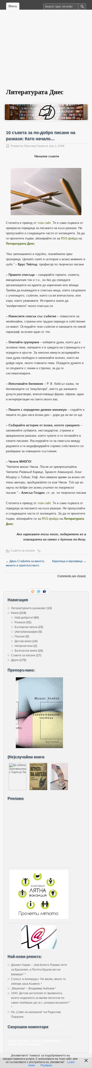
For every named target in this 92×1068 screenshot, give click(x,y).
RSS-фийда (69, 238)
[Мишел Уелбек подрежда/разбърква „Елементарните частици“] (39, 747)
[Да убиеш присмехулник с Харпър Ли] (17, 789)
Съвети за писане (23, 550)
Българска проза (26, 627)
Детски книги (23, 641)
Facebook (44, 591)
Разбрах (46, 1065)
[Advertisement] (46, 52)
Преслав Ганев (34, 146)
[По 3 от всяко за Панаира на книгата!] (59, 789)
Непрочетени (24, 646)
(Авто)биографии (26, 631)
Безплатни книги (26, 650)
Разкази (20, 622)
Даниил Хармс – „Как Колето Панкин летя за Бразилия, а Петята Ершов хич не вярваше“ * (39, 969)
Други (15, 660)
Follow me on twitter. (39, 591)
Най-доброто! (24, 617)
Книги (15, 613)
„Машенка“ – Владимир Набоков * (33, 988)
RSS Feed (33, 591)
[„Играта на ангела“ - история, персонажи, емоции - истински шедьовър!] (38, 789)
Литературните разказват (28, 608)
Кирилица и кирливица (69, 561)
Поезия (20, 636)
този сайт (44, 223)
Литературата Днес (34, 91)
